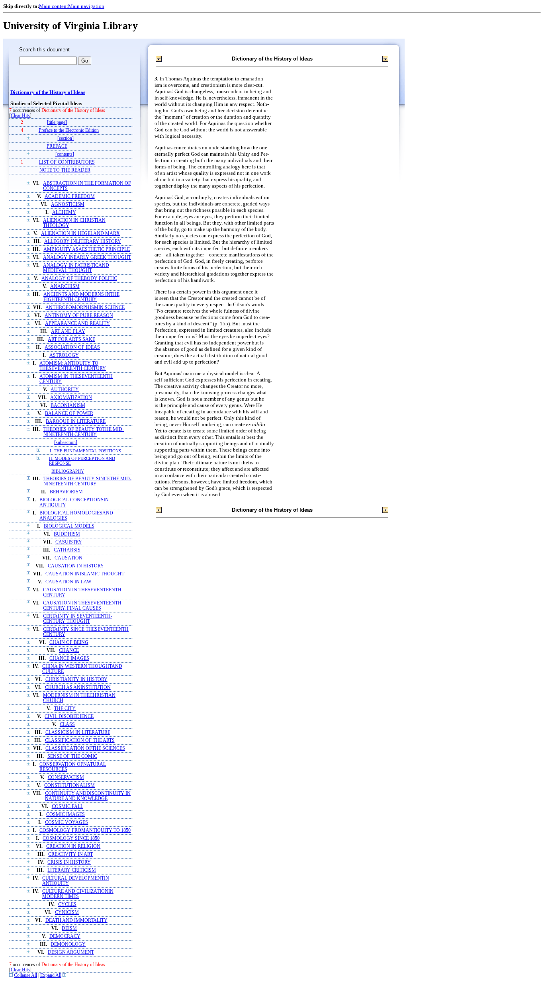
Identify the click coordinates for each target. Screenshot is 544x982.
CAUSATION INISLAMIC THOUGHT (84, 574)
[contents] (64, 154)
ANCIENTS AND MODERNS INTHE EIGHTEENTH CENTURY (81, 297)
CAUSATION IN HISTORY (76, 566)
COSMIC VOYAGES (66, 822)
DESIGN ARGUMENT (71, 952)
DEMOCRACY (64, 936)
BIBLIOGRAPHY (67, 471)
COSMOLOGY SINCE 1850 (71, 838)
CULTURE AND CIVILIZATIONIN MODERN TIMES (77, 894)
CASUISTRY (68, 542)
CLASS (67, 724)
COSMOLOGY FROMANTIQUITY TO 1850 (85, 830)
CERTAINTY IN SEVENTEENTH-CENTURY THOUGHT (77, 619)
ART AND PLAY (68, 331)
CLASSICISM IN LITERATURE (77, 732)
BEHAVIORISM (66, 492)
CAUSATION (68, 558)
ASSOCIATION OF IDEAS (72, 347)
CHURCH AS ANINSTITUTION (78, 687)
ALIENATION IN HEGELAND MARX (80, 233)
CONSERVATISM (66, 777)
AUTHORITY (65, 389)
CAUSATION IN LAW (68, 582)
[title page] (57, 122)
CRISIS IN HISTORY (69, 862)
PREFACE (57, 146)
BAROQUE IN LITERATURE (76, 421)
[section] (65, 138)
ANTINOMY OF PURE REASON (79, 315)
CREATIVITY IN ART (70, 854)
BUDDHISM (67, 534)
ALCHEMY (64, 212)
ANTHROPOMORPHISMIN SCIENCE (85, 307)
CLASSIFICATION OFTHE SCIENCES (85, 748)
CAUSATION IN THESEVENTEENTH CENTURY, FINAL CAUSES (82, 606)
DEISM (69, 928)
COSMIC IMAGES (65, 814)
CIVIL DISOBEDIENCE (69, 716)
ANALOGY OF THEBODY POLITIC (79, 278)
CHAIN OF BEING (68, 642)
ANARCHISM (65, 286)
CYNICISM (67, 912)
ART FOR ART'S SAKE (71, 339)
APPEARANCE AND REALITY (77, 323)
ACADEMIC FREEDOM (70, 196)
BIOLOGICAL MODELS (69, 526)
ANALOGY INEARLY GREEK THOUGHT (87, 257)
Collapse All (25, 975)
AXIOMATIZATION (71, 397)
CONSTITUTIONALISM (69, 785)
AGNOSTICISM (67, 204)
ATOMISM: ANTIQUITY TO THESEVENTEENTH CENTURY (72, 366)
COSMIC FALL (67, 806)
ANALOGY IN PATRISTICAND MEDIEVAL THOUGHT (76, 268)
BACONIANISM (68, 405)
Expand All (50, 975)
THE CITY (65, 708)
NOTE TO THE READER (64, 170)
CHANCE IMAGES (69, 658)
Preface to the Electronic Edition (69, 130)
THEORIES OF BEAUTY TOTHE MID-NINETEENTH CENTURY (83, 432)
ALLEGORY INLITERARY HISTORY (82, 241)
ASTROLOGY (64, 355)
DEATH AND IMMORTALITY (76, 920)
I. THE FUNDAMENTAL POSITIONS (85, 450)
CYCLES (67, 904)
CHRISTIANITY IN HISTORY (76, 679)
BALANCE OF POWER (69, 413)
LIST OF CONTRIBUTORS (67, 162)
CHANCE (69, 650)
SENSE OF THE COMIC (72, 756)
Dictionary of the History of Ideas (47, 92)
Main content (53, 6)
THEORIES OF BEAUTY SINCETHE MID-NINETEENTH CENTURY (87, 481)
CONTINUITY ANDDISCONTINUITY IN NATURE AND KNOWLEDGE (88, 796)
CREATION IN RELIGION (73, 846)
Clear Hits (20, 115)
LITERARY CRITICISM (71, 870)
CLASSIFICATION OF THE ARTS (80, 740)
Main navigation (86, 6)
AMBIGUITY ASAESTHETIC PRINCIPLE (86, 249)
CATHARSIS (67, 550)
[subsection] (65, 442)
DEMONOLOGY (68, 944)
